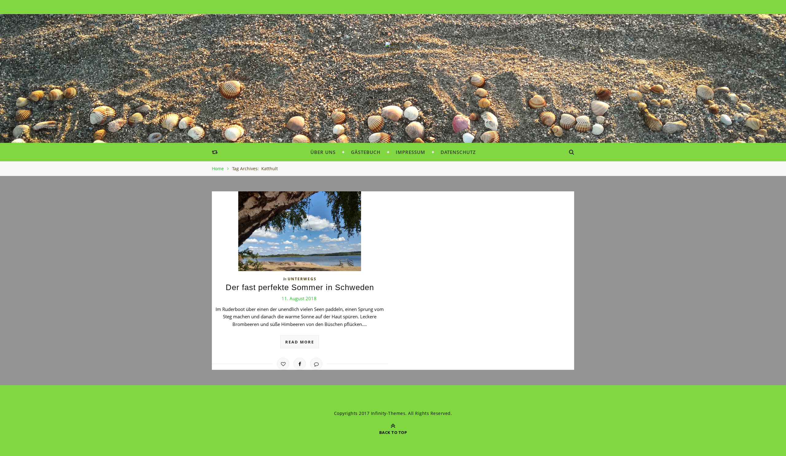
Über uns (323, 152)
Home (218, 168)
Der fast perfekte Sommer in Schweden (300, 287)
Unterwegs (302, 279)
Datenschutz (458, 152)
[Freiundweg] (393, 49)
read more (299, 342)
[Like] (283, 364)
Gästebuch (365, 152)
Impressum (410, 152)
